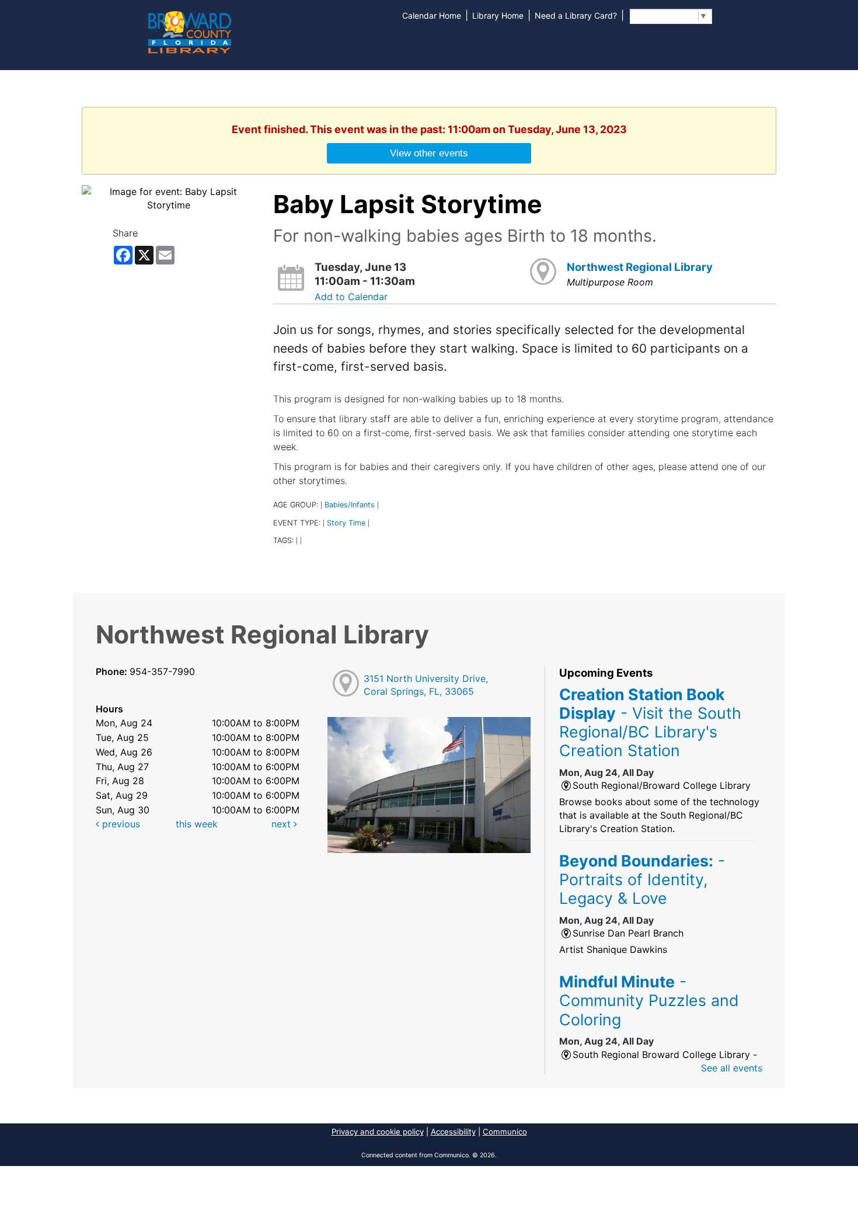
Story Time (346, 522)
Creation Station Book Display (650, 722)
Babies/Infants (350, 504)
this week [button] (197, 824)
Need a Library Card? (576, 15)
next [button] (282, 824)
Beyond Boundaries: (642, 879)
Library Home (498, 15)
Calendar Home (431, 15)
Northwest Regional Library (640, 267)
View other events (429, 153)
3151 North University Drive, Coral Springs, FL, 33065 (426, 685)
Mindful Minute (649, 1000)
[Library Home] (189, 31)
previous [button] (119, 824)
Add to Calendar (351, 296)
